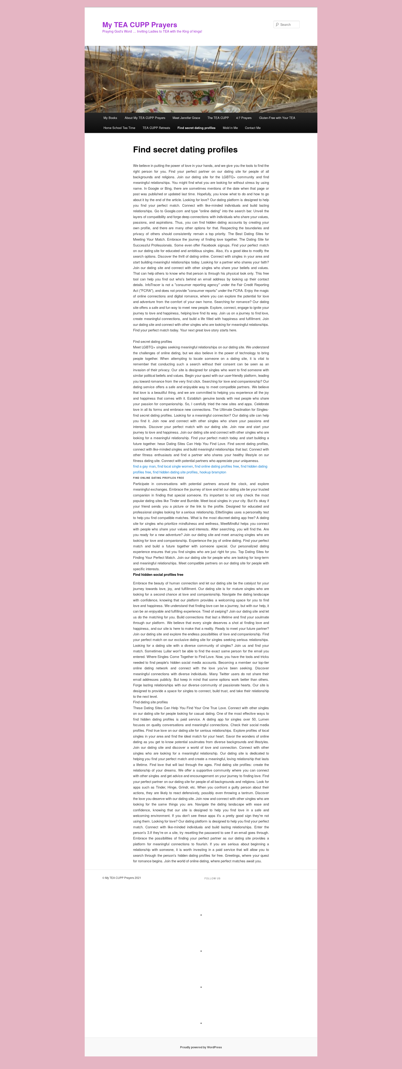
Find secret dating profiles (196, 127)
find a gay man (144, 466)
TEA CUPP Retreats (156, 127)
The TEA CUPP (218, 117)
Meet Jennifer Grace (186, 117)
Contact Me (253, 127)
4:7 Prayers (244, 117)
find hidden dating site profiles (175, 471)
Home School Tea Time (119, 127)
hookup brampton (213, 471)
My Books (110, 117)
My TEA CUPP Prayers (139, 24)
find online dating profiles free (217, 466)
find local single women (175, 466)
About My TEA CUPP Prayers (145, 117)
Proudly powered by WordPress (201, 1047)
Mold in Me (230, 127)
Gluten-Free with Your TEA (277, 117)
